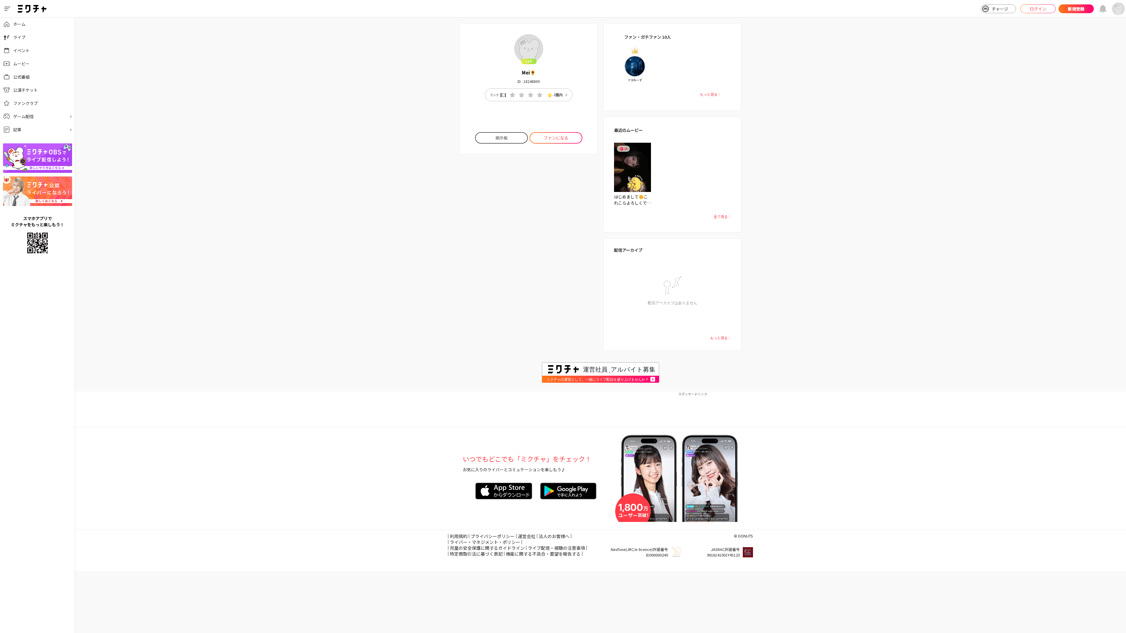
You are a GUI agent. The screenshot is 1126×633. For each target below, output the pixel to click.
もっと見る (709, 94)
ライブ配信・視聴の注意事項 (556, 548)
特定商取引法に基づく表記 (476, 554)
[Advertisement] (600, 409)
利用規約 (458, 536)
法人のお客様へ (554, 536)
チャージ (1000, 9)
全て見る (721, 216)
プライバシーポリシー (493, 536)
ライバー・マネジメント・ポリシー (485, 542)
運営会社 (526, 536)
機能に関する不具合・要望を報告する (543, 554)
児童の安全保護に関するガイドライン (487, 548)
